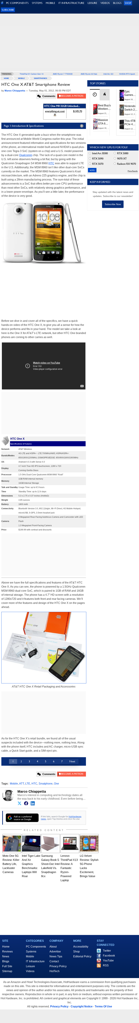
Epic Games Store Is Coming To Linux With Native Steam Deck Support (130, 93)
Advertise (55, 951)
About (53, 946)
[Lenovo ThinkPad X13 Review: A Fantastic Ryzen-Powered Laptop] (70, 844)
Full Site (7, 966)
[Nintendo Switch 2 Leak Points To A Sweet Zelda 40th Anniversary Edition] (122, 109)
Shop (128, 3)
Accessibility (80, 946)
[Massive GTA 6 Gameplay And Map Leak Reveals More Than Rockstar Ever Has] (95, 123)
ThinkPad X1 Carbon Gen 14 (31, 73)
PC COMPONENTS (17, 3)
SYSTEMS (37, 3)
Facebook (109, 955)
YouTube (108, 960)
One (56, 783)
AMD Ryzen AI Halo (89, 73)
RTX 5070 (97, 163)
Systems (31, 951)
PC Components (36, 946)
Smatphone (46, 783)
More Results (133, 171)
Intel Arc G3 (108, 73)
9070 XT (121, 158)
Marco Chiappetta (31, 791)
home (6, 78)
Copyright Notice (82, 1006)
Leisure (30, 966)
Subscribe (8, 9)
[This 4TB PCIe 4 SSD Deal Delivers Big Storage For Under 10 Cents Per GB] (122, 124)
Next (72, 761)
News (5, 956)
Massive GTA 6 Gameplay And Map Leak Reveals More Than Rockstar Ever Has (104, 122)
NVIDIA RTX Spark (127, 73)
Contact (54, 961)
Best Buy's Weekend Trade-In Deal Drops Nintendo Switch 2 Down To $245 (104, 107)
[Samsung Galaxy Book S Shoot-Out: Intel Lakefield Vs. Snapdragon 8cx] (50, 844)
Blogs (5, 961)
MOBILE (50, 3)
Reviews (7, 951)
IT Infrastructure (35, 961)
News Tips (55, 956)
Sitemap (7, 971)
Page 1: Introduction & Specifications (24, 125)
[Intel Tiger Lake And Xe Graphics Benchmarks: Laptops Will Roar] (31, 844)
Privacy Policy (58, 966)
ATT (21, 783)
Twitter (107, 950)
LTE (27, 783)
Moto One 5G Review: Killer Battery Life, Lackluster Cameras (11, 864)
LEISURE (92, 3)
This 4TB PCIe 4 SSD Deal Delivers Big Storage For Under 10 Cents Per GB (130, 122)
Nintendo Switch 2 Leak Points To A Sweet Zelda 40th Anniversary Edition (131, 108)
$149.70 (77, 111)
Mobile (21, 78)
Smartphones (40, 78)
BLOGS (117, 3)
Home (5, 946)
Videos (30, 971)
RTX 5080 (122, 153)
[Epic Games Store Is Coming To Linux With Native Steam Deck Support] (122, 95)
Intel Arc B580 (100, 153)
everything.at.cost (55, 111)
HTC (51, 163)
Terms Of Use (103, 1006)
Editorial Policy (82, 956)
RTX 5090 (97, 158)
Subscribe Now (113, 204)
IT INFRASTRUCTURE (71, 3)
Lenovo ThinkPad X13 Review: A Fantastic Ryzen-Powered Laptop (69, 868)
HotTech (54, 971)
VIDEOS (105, 3)
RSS (106, 965)
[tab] (95, 94)
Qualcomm (25, 155)
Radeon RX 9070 (126, 163)
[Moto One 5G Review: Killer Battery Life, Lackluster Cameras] (12, 844)
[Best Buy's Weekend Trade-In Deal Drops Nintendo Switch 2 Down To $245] (95, 109)
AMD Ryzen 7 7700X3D (63, 73)
